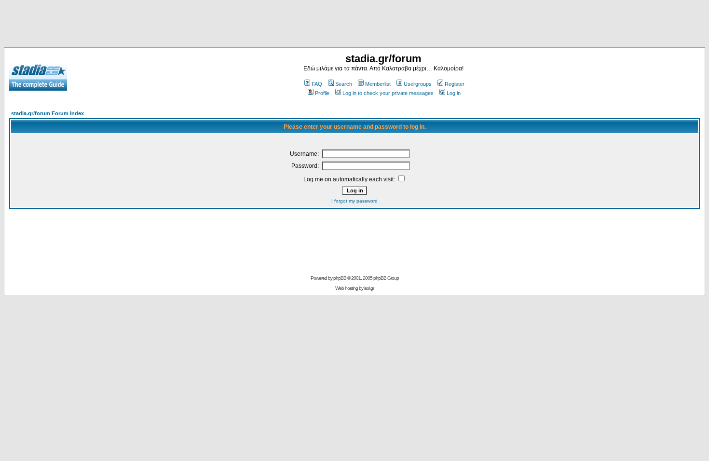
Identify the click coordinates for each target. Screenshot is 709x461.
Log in (454, 93)
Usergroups (418, 84)
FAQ (317, 84)
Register (454, 84)
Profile (322, 93)
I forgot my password (354, 200)
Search (343, 84)
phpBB (339, 278)
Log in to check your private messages (388, 93)
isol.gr (369, 288)
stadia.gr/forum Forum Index (47, 113)
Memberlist (378, 84)
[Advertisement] (354, 25)
